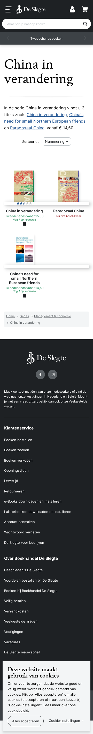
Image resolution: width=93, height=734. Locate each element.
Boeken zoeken (16, 450)
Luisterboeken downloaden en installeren (37, 512)
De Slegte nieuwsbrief (22, 652)
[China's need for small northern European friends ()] (24, 295)
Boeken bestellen (18, 440)
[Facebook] (40, 374)
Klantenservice (19, 427)
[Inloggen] (72, 9)
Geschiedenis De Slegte (23, 570)
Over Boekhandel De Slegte (31, 558)
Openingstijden (16, 470)
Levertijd (11, 481)
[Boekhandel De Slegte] (31, 9)
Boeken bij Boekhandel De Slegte (31, 591)
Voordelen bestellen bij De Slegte (31, 580)
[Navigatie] (8, 9)
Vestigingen (13, 632)
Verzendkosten (16, 611)
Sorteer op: (31, 141)
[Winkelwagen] (85, 9)
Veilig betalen (15, 601)
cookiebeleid (18, 710)
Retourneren (14, 491)
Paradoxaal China (27, 127)
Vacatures (12, 642)
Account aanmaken (19, 522)
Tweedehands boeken (46, 38)
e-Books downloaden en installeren (32, 501)
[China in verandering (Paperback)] (24, 224)
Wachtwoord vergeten (22, 532)
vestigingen (34, 396)
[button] (8, 38)
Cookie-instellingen (64, 720)
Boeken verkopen (18, 460)
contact (18, 391)
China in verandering (47, 114)
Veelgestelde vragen (20, 621)
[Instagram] (53, 374)
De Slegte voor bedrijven (24, 542)
